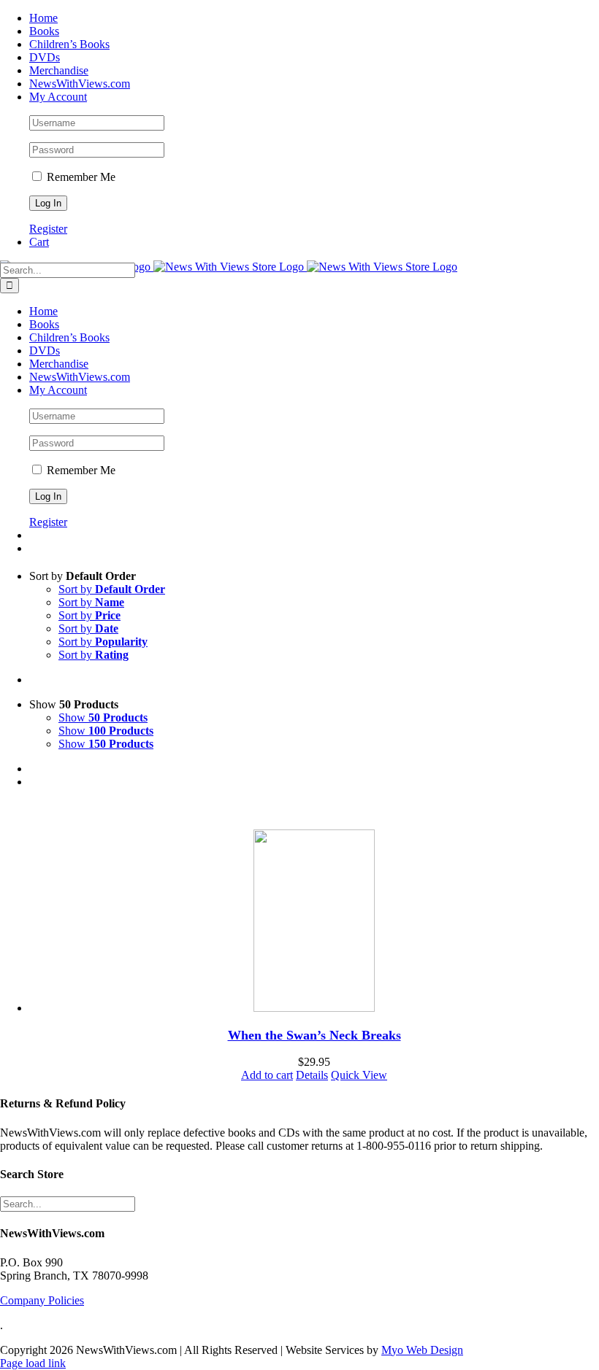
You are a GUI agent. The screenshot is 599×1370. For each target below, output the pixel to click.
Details (312, 1075)
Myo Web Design (422, 1350)
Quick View (359, 1075)
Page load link (33, 1363)
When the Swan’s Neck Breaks (314, 1035)
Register (48, 228)
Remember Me (79, 177)
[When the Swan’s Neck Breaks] (314, 922)
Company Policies (42, 1300)
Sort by (111, 589)
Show (103, 717)
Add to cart (267, 1075)
